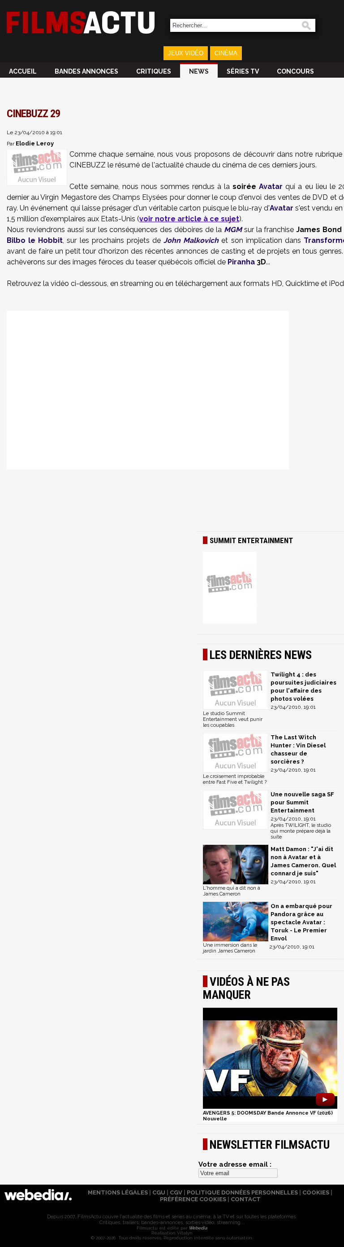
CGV (176, 1192)
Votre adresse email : (234, 1164)
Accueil (23, 71)
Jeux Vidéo (185, 53)
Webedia (197, 1227)
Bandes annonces (86, 71)
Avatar (271, 186)
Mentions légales (118, 1192)
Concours (295, 71)
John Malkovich (191, 240)
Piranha (241, 262)
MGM (233, 229)
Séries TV (243, 71)
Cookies (315, 1192)
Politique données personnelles (242, 1192)
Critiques (153, 71)
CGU (158, 1192)
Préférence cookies (193, 1199)
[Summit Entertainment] (270, 588)
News (199, 71)
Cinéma (226, 53)
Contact (246, 1199)
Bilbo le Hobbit (35, 240)
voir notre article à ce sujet (189, 219)
